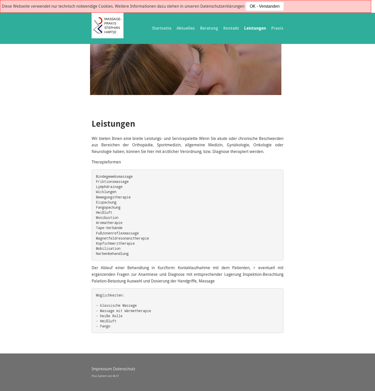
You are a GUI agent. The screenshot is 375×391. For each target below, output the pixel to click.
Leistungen (255, 28)
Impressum (102, 369)
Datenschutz (124, 369)
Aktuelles (186, 28)
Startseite (161, 28)
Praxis (277, 28)
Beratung (209, 28)
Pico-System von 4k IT (105, 376)
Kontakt (231, 28)
